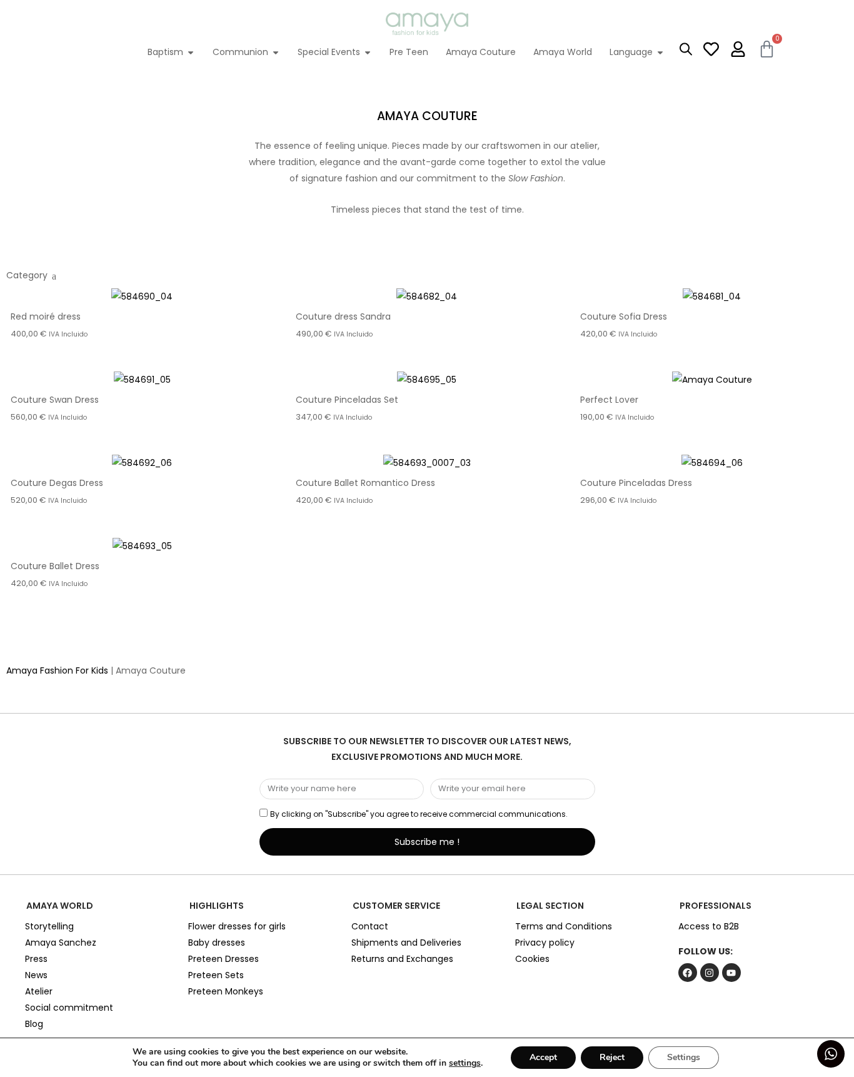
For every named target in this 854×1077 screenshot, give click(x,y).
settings (465, 1063)
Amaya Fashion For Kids (57, 670)
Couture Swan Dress (55, 399)
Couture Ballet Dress (55, 566)
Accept (543, 1057)
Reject (612, 1057)
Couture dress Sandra (343, 316)
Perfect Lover (609, 399)
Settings (683, 1057)
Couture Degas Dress (57, 483)
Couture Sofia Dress (623, 316)
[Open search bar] (686, 48)
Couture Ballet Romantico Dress (365, 483)
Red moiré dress (46, 316)
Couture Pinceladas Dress (636, 483)
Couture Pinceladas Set (347, 399)
